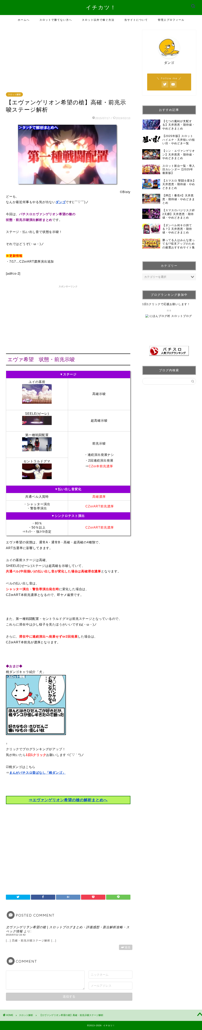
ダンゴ (60, 202)
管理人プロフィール (171, 19)
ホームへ (24, 19)
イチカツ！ (101, 7)
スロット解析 (14, 94)
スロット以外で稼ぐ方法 (98, 19)
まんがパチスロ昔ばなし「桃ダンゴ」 (37, 772)
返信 (127, 947)
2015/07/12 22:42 (16, 935)
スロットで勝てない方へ (55, 19)
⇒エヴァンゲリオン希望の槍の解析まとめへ (68, 800)
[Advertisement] (69, 57)
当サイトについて (136, 19)
